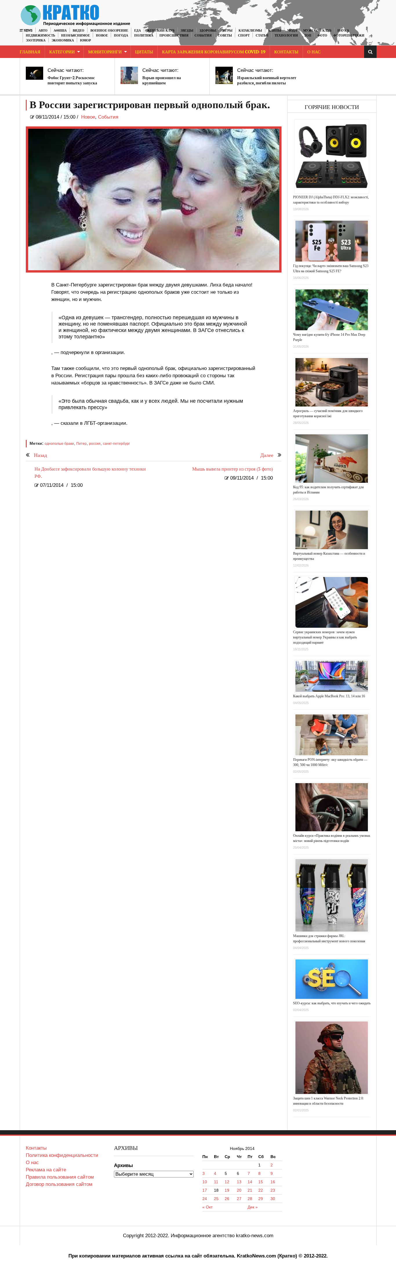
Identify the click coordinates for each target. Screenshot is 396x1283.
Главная (30, 52)
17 (204, 1190)
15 (260, 1181)
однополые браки (59, 444)
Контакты (286, 52)
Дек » (253, 1207)
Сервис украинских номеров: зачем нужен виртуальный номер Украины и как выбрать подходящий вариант (325, 637)
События (203, 35)
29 (260, 1198)
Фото (322, 35)
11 (216, 1181)
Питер (81, 444)
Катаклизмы (250, 30)
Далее (266, 455)
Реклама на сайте (46, 1170)
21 (250, 1190)
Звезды (187, 30)
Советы (225, 35)
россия (95, 444)
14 (250, 1181)
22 (260, 1190)
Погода (121, 35)
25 (216, 1198)
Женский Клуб (161, 30)
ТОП (307, 35)
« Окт (207, 1207)
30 (272, 1198)
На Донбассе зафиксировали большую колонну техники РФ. (90, 473)
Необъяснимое (75, 35)
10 (204, 1181)
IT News (26, 30)
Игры (227, 30)
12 (227, 1181)
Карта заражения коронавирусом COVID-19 (213, 52)
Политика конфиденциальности (62, 1155)
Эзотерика (36, 40)
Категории (62, 52)
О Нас (314, 52)
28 (250, 1198)
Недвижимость (40, 35)
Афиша (60, 30)
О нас (32, 1162)
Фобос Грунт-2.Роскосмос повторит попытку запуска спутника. (72, 83)
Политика (143, 35)
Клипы (274, 30)
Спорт (244, 35)
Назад (40, 455)
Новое (102, 35)
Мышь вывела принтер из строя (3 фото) (232, 469)
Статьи (262, 35)
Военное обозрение (109, 30)
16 (272, 1181)
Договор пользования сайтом (59, 1184)
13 (239, 1181)
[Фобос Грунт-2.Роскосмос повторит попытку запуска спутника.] (34, 73)
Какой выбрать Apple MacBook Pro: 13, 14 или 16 (329, 696)
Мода (292, 30)
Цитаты (144, 52)
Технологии (286, 35)
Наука (343, 30)
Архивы (123, 1165)
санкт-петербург (116, 444)
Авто (43, 30)
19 (227, 1190)
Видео (78, 30)
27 (239, 1198)
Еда (137, 30)
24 (204, 1198)
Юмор (85, 40)
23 (272, 1190)
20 (239, 1190)
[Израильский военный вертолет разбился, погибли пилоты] (224, 75)
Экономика (63, 40)
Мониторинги (105, 52)
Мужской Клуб (317, 30)
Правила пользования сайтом (60, 1177)
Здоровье (208, 30)
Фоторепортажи (348, 35)
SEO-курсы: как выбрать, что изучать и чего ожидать (331, 1003)
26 (227, 1198)
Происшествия (173, 35)
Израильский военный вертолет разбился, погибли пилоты (266, 80)
